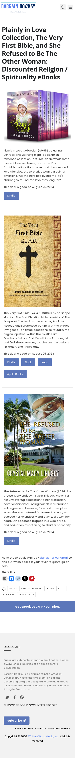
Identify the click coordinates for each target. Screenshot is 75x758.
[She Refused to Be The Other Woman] (34, 484)
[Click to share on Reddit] (18, 578)
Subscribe (14, 721)
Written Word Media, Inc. (43, 736)
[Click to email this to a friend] (5, 578)
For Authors (20, 728)
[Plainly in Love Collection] (37, 143)
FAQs (30, 728)
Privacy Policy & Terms (59, 728)
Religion (9, 594)
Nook (28, 362)
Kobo (45, 362)
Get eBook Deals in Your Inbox (37, 606)
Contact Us (40, 728)
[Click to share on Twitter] (25, 578)
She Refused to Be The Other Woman (30, 491)
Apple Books (15, 374)
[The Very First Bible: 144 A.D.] (32, 306)
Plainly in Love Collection (20, 150)
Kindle (11, 195)
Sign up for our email (54, 557)
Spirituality (26, 594)
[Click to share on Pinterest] (32, 578)
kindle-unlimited (32, 588)
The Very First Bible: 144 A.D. (22, 313)
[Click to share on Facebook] (11, 578)
